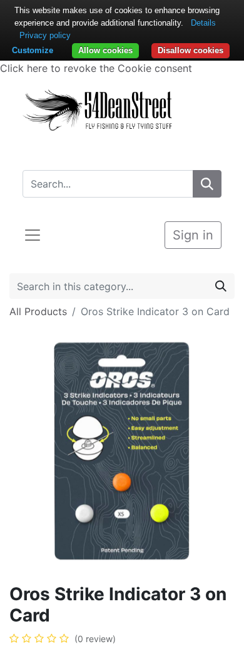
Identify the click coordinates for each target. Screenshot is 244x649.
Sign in (193, 235)
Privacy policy (45, 35)
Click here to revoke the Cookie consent (96, 68)
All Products (38, 311)
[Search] (207, 184)
